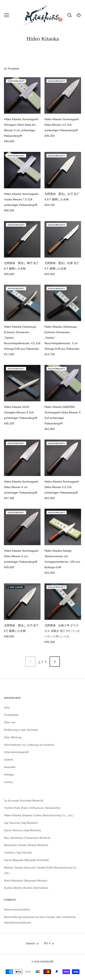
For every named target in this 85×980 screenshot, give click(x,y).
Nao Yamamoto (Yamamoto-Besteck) (27, 837)
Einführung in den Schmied (21, 729)
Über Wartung (12, 737)
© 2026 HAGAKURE (43, 961)
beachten (10, 767)
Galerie (8, 759)
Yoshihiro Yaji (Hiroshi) (18, 852)
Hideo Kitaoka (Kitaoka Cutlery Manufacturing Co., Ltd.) (38, 815)
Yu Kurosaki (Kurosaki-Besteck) (23, 800)
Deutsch (30, 943)
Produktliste (11, 714)
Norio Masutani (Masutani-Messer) (25, 880)
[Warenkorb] (78, 15)
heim (7, 707)
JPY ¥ (47, 943)
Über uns (9, 722)
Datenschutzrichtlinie (17, 909)
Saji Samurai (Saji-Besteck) (21, 822)
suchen (8, 782)
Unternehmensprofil (16, 752)
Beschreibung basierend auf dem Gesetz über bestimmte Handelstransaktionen (40, 919)
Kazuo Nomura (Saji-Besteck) (22, 830)
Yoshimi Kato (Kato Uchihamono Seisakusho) (32, 807)
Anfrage (9, 774)
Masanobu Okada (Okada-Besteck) (26, 845)
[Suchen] (69, 15)
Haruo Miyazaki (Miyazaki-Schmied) (26, 860)
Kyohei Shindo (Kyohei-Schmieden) (26, 887)
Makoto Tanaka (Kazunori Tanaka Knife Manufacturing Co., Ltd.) (41, 870)
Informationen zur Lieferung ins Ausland (29, 744)
